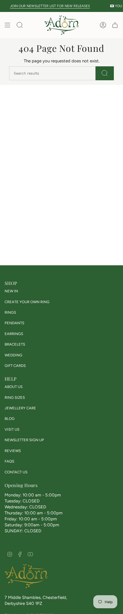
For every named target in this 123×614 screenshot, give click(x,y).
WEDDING (13, 355)
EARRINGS (14, 334)
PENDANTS (14, 323)
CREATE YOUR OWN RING (27, 302)
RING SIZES (15, 397)
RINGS (10, 312)
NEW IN (11, 291)
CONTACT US (16, 472)
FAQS (9, 461)
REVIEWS (13, 451)
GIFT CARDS (15, 366)
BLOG (10, 418)
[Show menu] (7, 25)
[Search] (105, 73)
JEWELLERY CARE (20, 408)
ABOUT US (14, 387)
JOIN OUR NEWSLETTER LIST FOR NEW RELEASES (48, 6)
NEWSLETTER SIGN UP (24, 440)
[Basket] (115, 25)
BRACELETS (15, 344)
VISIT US (12, 429)
